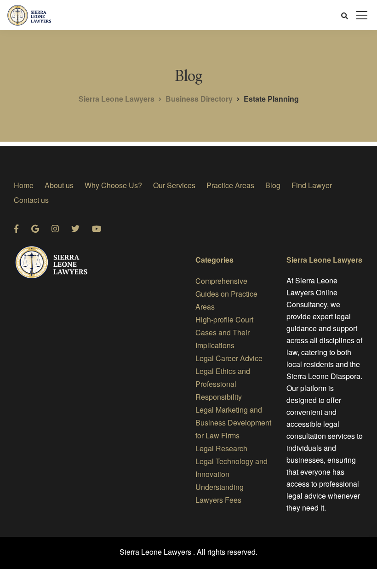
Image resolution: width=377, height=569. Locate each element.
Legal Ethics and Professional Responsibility (222, 384)
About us (59, 185)
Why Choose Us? (113, 185)
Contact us (31, 200)
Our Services (174, 185)
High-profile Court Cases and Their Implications (224, 332)
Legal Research (221, 448)
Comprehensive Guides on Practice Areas (226, 294)
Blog (272, 185)
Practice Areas (230, 185)
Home (24, 185)
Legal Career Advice (229, 358)
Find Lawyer (311, 185)
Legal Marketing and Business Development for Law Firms (233, 422)
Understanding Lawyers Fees (219, 493)
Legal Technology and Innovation (231, 467)
